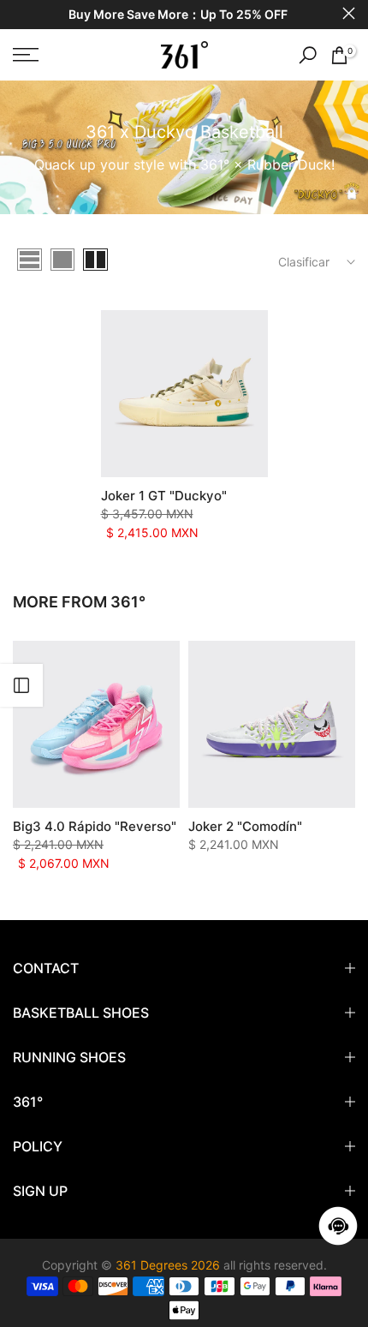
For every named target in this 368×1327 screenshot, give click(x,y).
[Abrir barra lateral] (21, 685)
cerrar (348, 13)
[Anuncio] (177, 15)
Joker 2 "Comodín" (245, 826)
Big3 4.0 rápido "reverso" (94, 826)
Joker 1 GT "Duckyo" (164, 495)
